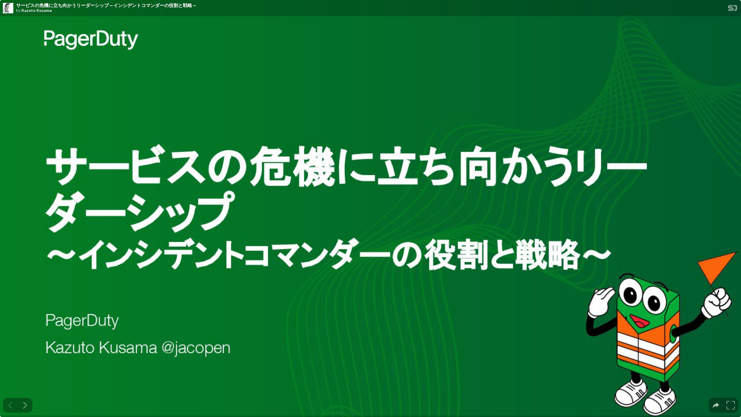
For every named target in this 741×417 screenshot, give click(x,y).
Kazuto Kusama (36, 10)
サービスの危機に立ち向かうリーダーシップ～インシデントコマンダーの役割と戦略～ (106, 5)
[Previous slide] (10, 405)
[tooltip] (715, 405)
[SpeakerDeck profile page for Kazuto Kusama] (8, 8)
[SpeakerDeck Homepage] (732, 9)
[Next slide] (25, 405)
